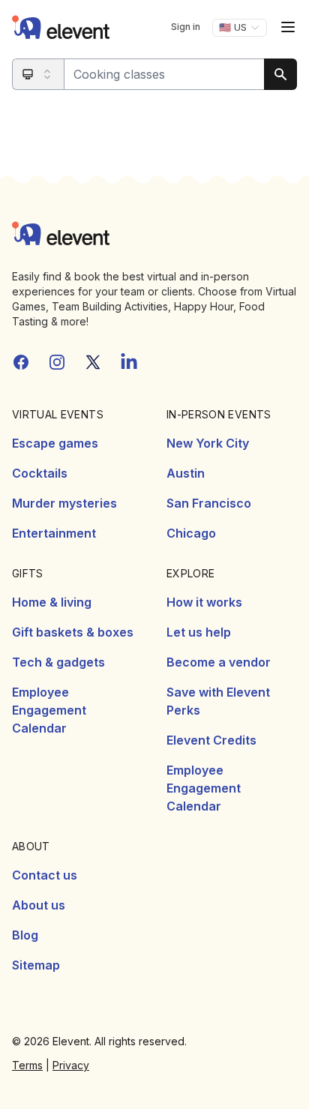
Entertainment (54, 533)
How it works (204, 602)
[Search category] (38, 74)
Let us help (198, 632)
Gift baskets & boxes (73, 632)
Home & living (52, 602)
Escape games (55, 443)
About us (38, 905)
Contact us (44, 875)
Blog (25, 935)
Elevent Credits (211, 740)
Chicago (191, 533)
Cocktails (40, 473)
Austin (185, 473)
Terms (27, 1065)
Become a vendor (218, 662)
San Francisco (208, 503)
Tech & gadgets (58, 662)
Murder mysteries (64, 503)
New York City (207, 443)
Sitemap (36, 965)
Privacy (70, 1065)
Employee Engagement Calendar (49, 710)
